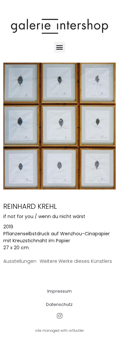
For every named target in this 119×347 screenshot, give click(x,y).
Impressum (59, 291)
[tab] (19, 261)
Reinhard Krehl (30, 206)
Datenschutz (59, 304)
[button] (59, 47)
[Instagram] (59, 315)
